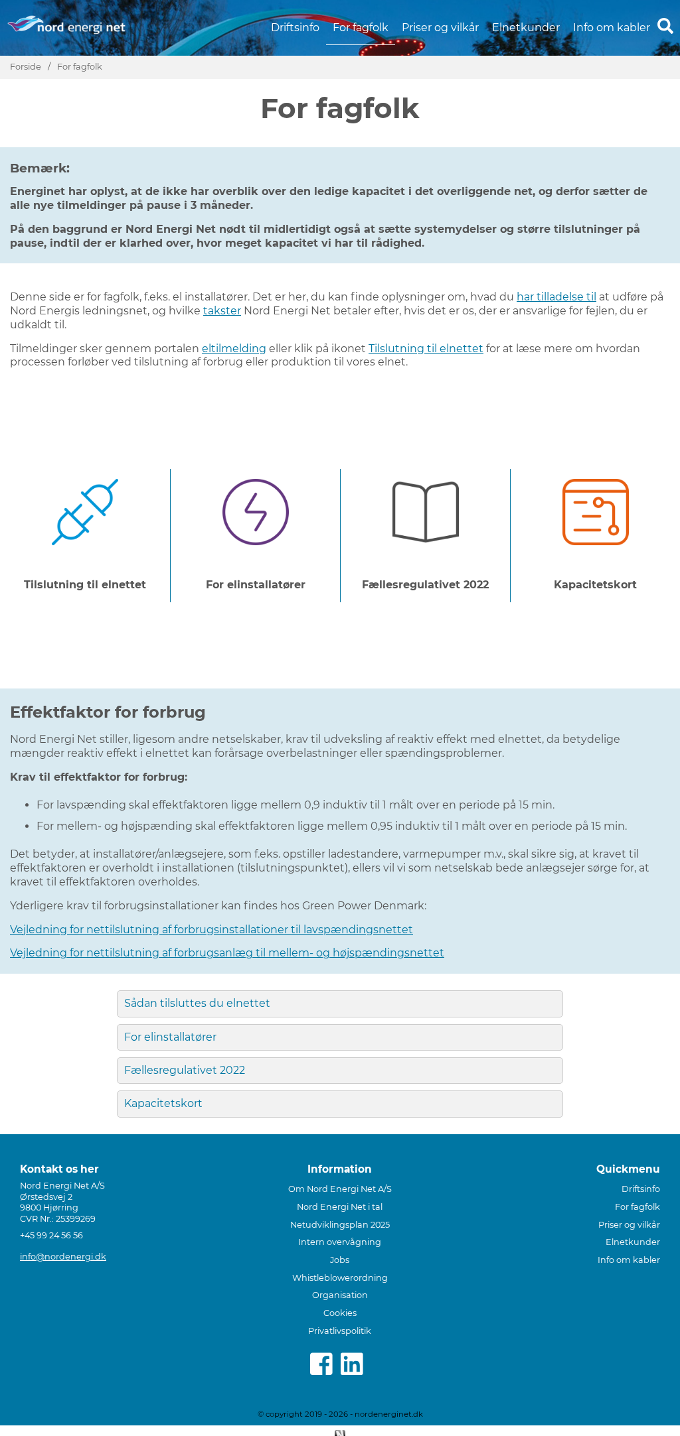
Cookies (340, 1313)
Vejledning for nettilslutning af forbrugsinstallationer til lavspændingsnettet (211, 929)
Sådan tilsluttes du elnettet (197, 1003)
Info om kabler (611, 27)
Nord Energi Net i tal (339, 1207)
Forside (25, 67)
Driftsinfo (295, 27)
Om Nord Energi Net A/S (340, 1189)
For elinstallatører (170, 1037)
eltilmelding (234, 348)
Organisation (340, 1295)
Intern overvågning (339, 1242)
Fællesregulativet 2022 (184, 1070)
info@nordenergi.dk (63, 1257)
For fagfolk (360, 27)
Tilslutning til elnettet (426, 348)
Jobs (339, 1260)
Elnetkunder (526, 27)
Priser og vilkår (440, 27)
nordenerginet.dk (389, 1414)
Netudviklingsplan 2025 (340, 1225)
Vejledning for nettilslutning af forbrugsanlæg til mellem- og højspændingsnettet (227, 952)
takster (222, 310)
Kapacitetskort (163, 1103)
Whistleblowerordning (340, 1278)
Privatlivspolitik (339, 1331)
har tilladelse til (556, 297)
